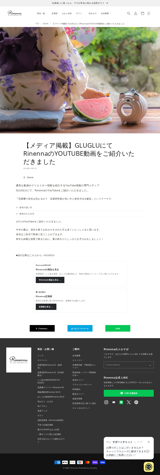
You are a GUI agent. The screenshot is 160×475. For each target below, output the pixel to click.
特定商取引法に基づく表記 (84, 403)
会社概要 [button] (105, 13)
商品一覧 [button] (41, 13)
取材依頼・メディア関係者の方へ (84, 373)
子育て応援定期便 (45, 425)
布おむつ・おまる (45, 401)
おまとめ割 (67, 13)
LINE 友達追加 (131, 393)
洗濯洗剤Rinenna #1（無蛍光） (50, 366)
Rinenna (74, 468)
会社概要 (76, 356)
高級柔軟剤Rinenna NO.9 (49, 392)
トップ (40, 356)
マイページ (42, 360)
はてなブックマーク (80, 328)
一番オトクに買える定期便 (49, 434)
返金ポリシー (78, 380)
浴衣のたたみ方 (26, 214)
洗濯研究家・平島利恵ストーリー (84, 366)
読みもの (93, 13)
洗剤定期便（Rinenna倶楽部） (51, 420)
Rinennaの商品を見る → (50, 280)
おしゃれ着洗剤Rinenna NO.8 (51, 397)
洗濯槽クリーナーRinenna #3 (51, 387)
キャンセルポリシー (81, 408)
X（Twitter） (42, 328)
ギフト (40, 415)
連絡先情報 (77, 399)
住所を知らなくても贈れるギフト (51, 440)
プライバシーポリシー (82, 385)
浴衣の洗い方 (25, 207)
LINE (117, 328)
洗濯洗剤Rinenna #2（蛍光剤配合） (51, 373)
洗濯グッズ (42, 411)
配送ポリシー (78, 394)
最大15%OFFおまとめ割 (48, 429)
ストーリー (77, 360)
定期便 (55, 13)
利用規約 (76, 389)
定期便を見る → (46, 307)
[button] (128, 13)
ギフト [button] (79, 13)
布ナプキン (42, 406)
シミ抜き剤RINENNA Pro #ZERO (49, 381)
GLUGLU (21, 190)
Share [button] (30, 177)
